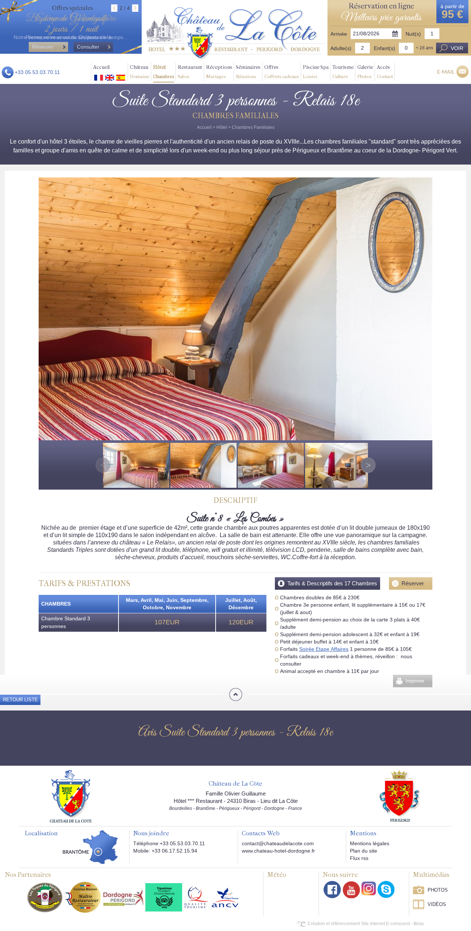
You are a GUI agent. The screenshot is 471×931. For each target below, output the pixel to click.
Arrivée (338, 33)
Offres (281, 71)
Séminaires (248, 71)
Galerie (365, 71)
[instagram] (368, 888)
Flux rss (359, 858)
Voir (457, 48)
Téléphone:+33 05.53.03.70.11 (169, 843)
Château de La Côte (235, 783)
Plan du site (363, 851)
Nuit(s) (413, 33)
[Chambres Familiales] (235, 33)
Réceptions (219, 71)
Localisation (41, 833)
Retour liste (20, 699)
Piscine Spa (316, 71)
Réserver (412, 583)
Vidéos (437, 904)
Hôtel (163, 71)
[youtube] (351, 889)
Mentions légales (369, 843)
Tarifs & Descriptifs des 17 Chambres (332, 583)
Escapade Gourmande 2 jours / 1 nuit (71, 24)
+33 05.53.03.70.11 (37, 72)
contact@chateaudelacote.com (278, 843)
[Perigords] (400, 795)
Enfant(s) (384, 48)
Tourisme (343, 71)
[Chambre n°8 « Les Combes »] (235, 308)
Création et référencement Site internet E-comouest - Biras (366, 923)
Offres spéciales (72, 7)
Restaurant (190, 71)
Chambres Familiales (253, 127)
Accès (385, 71)
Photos (438, 890)
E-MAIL (445, 71)
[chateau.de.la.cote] (386, 889)
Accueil (101, 67)
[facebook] (332, 889)
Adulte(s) (340, 48)
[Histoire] (71, 796)
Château (139, 71)
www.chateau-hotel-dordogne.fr (278, 851)
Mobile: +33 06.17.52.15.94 (165, 851)
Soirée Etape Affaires (323, 649)
